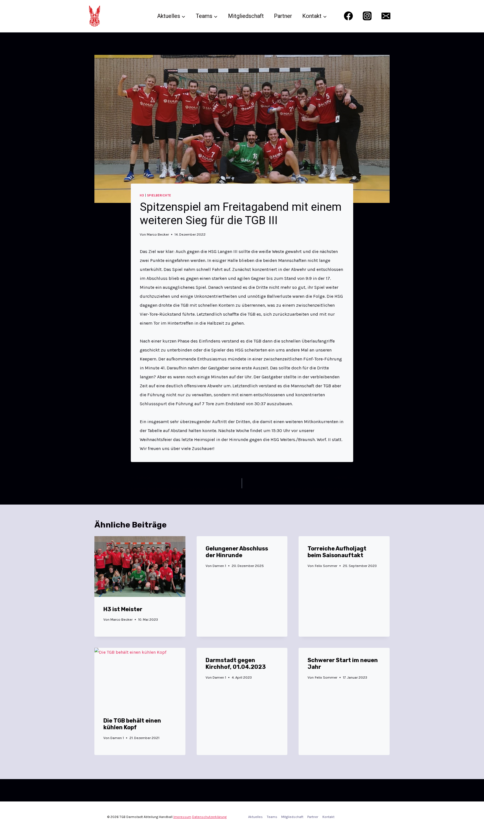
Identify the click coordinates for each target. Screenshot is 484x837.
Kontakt (328, 817)
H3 (142, 195)
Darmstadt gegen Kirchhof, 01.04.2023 (236, 663)
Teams (272, 817)
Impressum (182, 817)
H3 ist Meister (122, 609)
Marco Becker (158, 234)
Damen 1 (219, 566)
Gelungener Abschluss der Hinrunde (237, 552)
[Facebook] (348, 16)
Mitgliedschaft (246, 16)
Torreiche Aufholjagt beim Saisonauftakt (337, 552)
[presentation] (139, 566)
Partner (283, 16)
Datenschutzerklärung (209, 817)
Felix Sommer (326, 566)
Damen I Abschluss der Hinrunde (319, 483)
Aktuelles (255, 817)
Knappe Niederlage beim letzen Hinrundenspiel (179, 483)
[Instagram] (367, 16)
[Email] (386, 16)
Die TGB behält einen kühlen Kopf (132, 724)
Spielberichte (159, 195)
